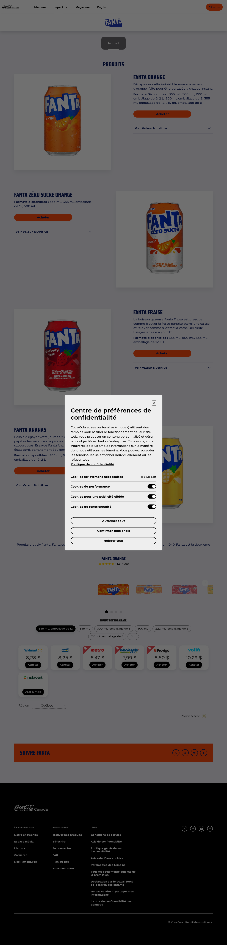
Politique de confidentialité (92, 464)
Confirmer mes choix (113, 530)
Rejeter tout (113, 540)
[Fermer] (154, 403)
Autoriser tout (113, 520)
